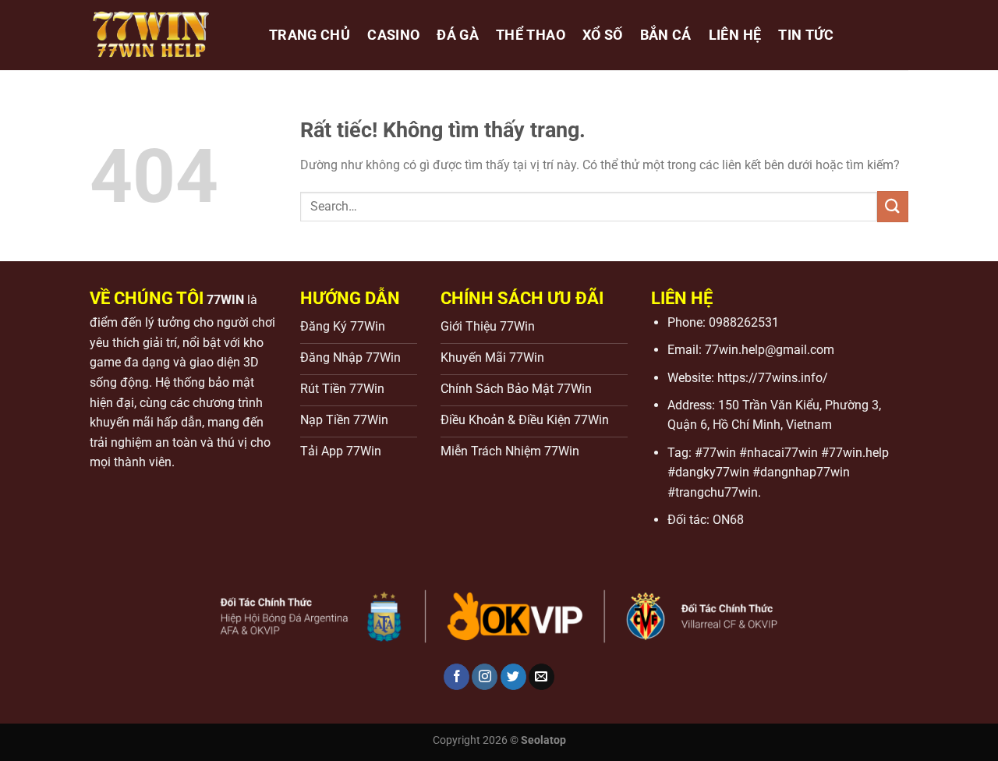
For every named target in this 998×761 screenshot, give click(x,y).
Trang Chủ (309, 35)
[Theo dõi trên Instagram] (484, 677)
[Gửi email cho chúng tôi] (541, 677)
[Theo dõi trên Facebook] (456, 677)
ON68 (728, 519)
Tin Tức (805, 35)
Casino (393, 35)
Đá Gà (458, 35)
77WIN (225, 299)
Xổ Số (602, 35)
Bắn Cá (666, 35)
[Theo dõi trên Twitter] (513, 677)
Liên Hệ (735, 35)
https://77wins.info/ (772, 377)
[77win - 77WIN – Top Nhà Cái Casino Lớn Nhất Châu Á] (168, 35)
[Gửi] (892, 206)
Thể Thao (530, 35)
